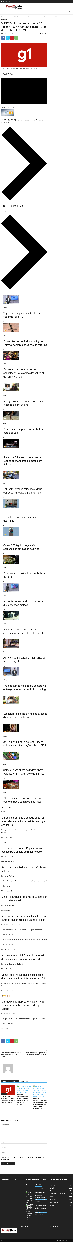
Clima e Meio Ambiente (40, 1199)
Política (23, 12)
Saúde (29, 12)
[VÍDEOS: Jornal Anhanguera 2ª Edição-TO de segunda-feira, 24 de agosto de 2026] (8, 1090)
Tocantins (10, 12)
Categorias (44, 12)
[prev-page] (2, 1112)
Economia (36, 12)
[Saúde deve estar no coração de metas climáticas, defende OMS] (29, 1212)
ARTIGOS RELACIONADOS (10, 1081)
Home (3, 12)
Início (2, 16)
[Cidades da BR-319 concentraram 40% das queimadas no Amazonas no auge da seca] (29, 1200)
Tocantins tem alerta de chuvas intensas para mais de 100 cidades (11, 1055)
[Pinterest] (12, 38)
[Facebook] (3, 38)
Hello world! (38, 1184)
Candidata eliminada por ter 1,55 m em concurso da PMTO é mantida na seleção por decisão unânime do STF (40, 1104)
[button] (69, 12)
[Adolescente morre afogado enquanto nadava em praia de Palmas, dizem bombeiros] (24, 1090)
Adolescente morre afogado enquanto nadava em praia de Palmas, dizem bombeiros (22, 1100)
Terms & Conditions (62, 1240)
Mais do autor (24, 1081)
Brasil (18, 12)
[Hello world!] (29, 1186)
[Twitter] (8, 38)
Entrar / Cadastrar (5, 1)
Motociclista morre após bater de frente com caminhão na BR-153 (36, 1054)
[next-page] (5, 1112)
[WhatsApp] (16, 38)
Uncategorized (38, 1186)
